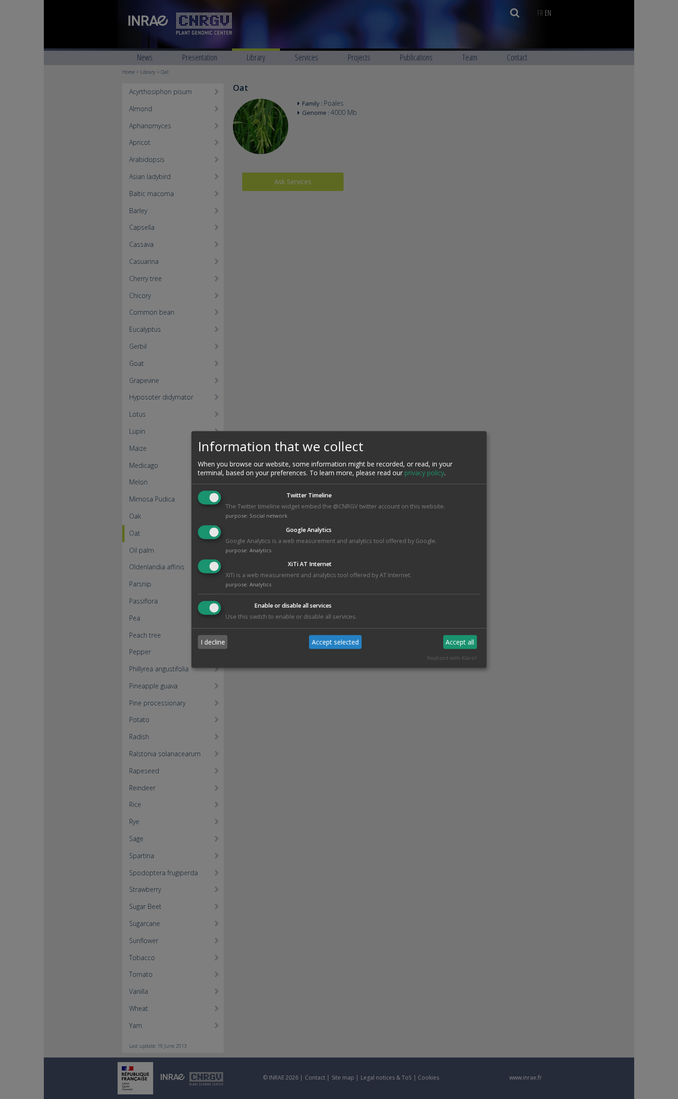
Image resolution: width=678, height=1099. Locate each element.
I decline (213, 642)
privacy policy (424, 472)
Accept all (460, 642)
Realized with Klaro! (451, 658)
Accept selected (335, 642)
